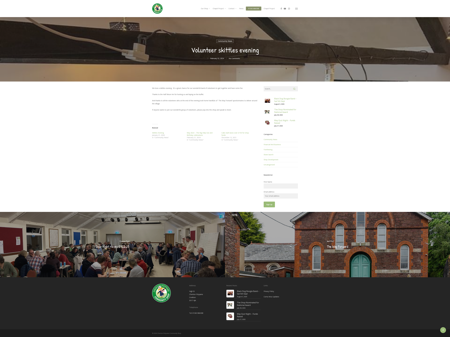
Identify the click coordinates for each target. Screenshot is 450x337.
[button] (296, 8)
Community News (225, 41)
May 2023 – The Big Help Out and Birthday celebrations (199, 134)
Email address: (269, 192)
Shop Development (271, 159)
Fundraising (268, 149)
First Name (268, 182)
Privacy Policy (269, 291)
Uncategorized (269, 165)
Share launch (268, 154)
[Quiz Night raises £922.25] (112, 244)
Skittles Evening (158, 133)
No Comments (234, 58)
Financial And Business (272, 144)
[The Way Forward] (337, 244)
